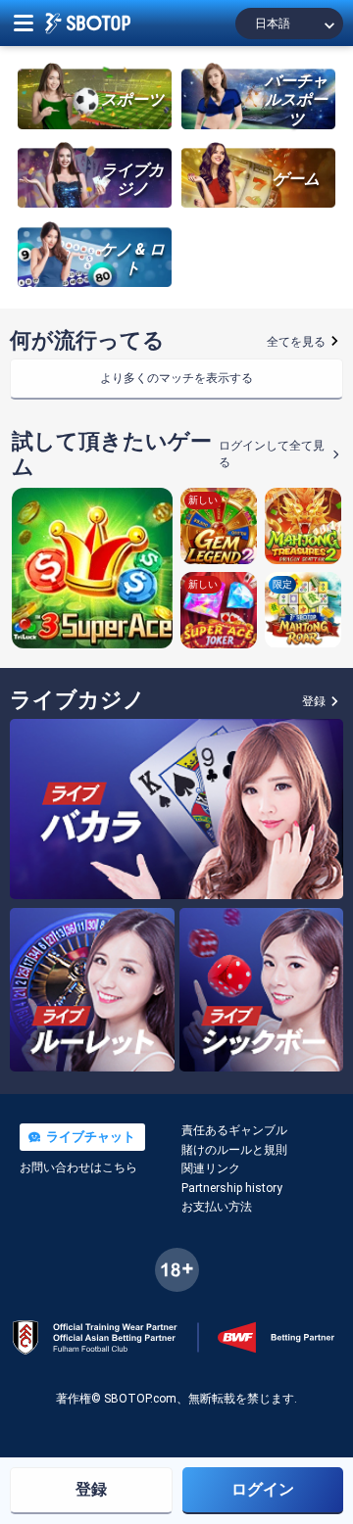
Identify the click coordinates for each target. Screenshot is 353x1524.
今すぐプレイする (92, 568)
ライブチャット (88, 1136)
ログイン (262, 1489)
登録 (91, 1489)
